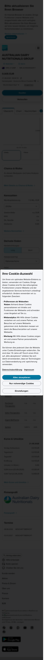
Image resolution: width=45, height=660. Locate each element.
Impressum (29, 369)
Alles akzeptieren (21, 377)
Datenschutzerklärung (12, 369)
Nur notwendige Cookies (21, 383)
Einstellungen (21, 391)
